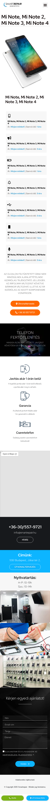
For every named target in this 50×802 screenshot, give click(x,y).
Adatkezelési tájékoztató (17, 755)
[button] (45, 5)
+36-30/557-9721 (25, 527)
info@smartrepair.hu (25, 532)
